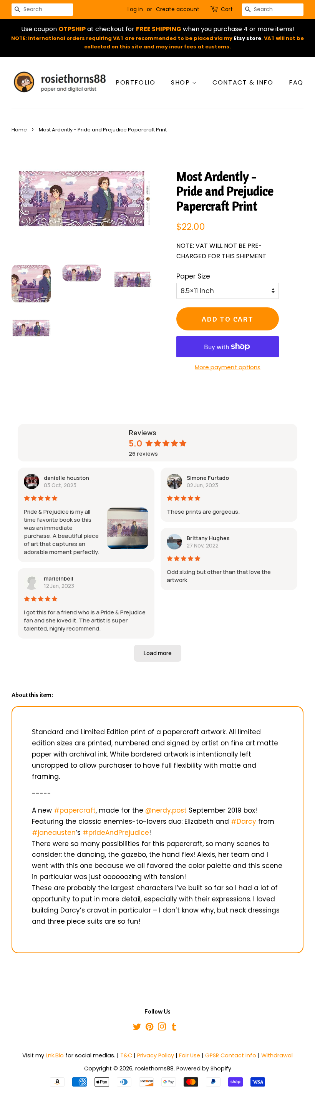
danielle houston (66, 478)
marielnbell (58, 578)
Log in (135, 9)
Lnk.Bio (55, 1055)
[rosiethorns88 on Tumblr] (174, 1028)
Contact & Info (242, 82)
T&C (126, 1055)
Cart (227, 9)
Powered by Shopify (203, 1068)
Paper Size (193, 276)
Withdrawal (277, 1055)
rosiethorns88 (154, 1068)
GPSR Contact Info (230, 1055)
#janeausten (54, 832)
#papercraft (75, 810)
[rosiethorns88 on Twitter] (137, 1028)
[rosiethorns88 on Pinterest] (149, 1028)
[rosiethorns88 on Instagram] (162, 1028)
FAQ (296, 82)
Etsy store (247, 38)
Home (19, 129)
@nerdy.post (166, 810)
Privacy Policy (155, 1055)
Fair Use (189, 1055)
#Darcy (243, 821)
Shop (181, 82)
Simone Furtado (208, 478)
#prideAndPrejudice (116, 832)
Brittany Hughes (208, 538)
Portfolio (135, 82)
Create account (177, 9)
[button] (157, 653)
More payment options (227, 367)
